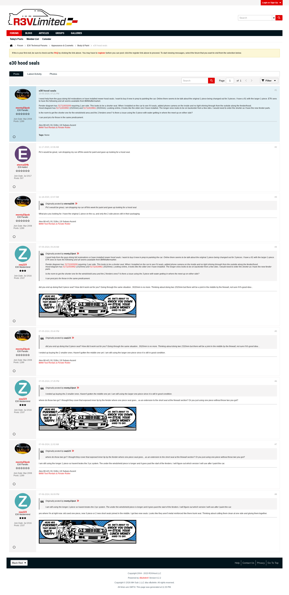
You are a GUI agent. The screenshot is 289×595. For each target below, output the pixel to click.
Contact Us (248, 562)
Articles (44, 33)
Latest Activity (34, 74)
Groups (60, 33)
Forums (14, 33)
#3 (276, 197)
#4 (276, 247)
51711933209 (64, 106)
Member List (33, 39)
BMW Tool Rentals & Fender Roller (54, 127)
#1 (276, 90)
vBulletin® (144, 578)
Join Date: (18, 119)
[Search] (278, 17)
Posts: (16, 121)
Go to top (273, 562)
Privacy (261, 562)
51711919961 (89, 108)
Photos (53, 74)
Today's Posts (16, 39)
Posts (16, 74)
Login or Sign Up (270, 3)
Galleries (76, 33)
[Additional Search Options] (274, 17)
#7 (276, 444)
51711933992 (62, 108)
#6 (276, 381)
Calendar (46, 39)
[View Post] (76, 204)
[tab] (16, 74)
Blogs (28, 33)
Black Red (17, 562)
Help (237, 562)
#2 (276, 147)
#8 (276, 494)
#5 (276, 331)
